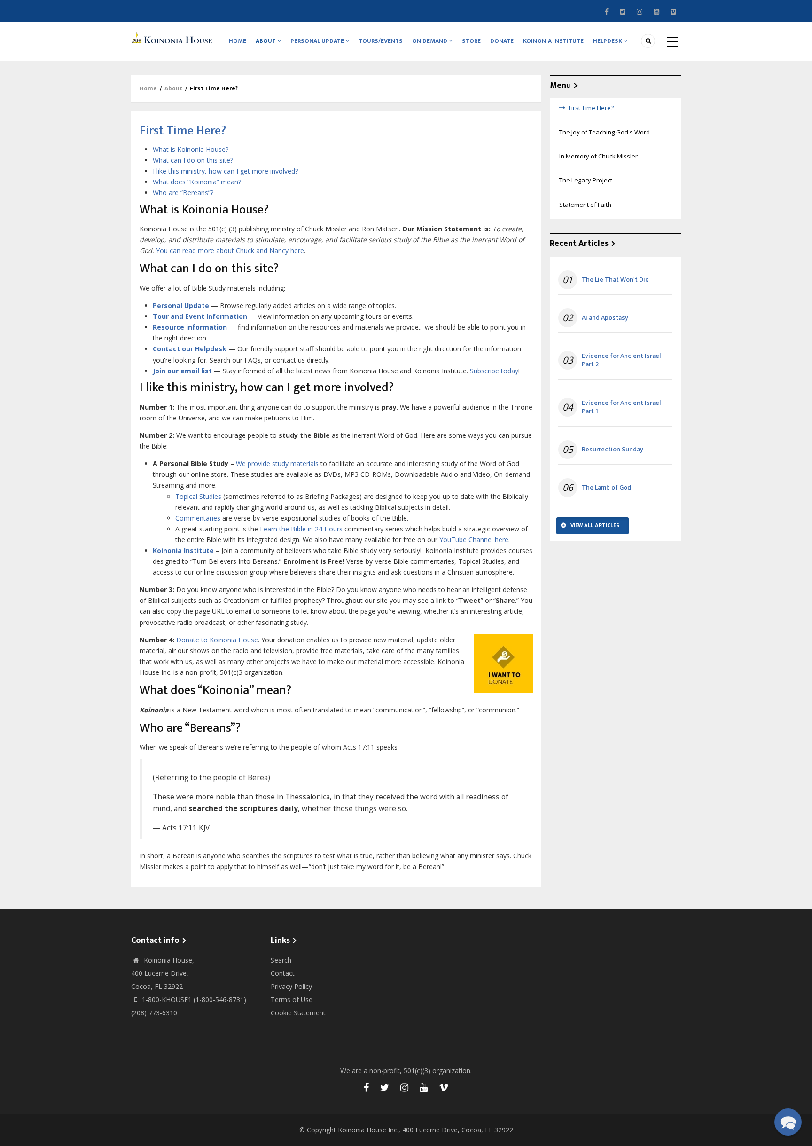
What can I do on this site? (193, 160)
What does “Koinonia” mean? (197, 181)
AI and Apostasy (605, 318)
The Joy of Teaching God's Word (604, 132)
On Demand (430, 41)
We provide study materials (277, 463)
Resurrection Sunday (612, 449)
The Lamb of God (606, 487)
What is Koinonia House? (190, 149)
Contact (283, 973)
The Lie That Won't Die (615, 280)
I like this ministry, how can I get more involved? (225, 170)
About (266, 41)
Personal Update (317, 41)
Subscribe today (494, 370)
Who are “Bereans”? (183, 192)
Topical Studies (198, 496)
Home (237, 41)
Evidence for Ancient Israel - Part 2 (623, 360)
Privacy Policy (291, 986)
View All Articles (594, 525)
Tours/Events (381, 41)
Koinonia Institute (553, 41)
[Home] (173, 37)
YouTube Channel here (473, 539)
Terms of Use (291, 999)
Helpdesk (608, 41)
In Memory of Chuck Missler (598, 156)
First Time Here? (591, 107)
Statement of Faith (585, 204)
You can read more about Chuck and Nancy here (230, 250)
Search (281, 960)
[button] (788, 1122)
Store (471, 41)
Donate (502, 41)
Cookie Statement (298, 1012)
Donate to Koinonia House (217, 639)
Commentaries (197, 518)
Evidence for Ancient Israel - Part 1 (623, 407)
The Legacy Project (585, 180)
